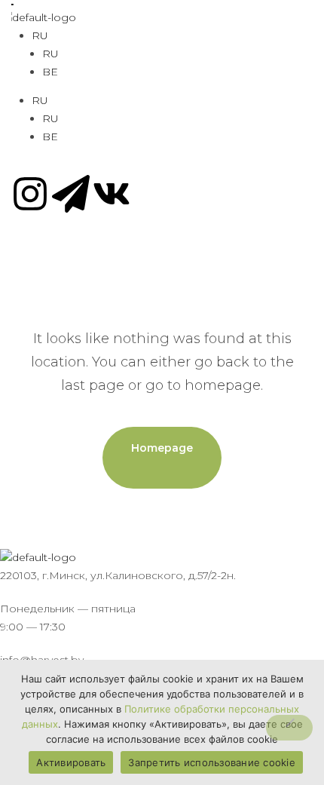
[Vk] (111, 194)
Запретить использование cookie (211, 762)
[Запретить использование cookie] (289, 728)
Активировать (70, 762)
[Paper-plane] (71, 194)
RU (40, 35)
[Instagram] (30, 194)
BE (50, 71)
